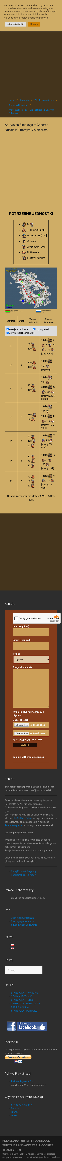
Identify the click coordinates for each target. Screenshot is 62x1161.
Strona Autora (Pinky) (22, 1104)
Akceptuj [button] (34, 24)
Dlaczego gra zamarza (22, 921)
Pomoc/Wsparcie (14, 825)
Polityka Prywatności (22, 1081)
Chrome (15, 1108)
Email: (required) (22, 640)
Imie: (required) (21, 626)
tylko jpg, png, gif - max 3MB (28, 739)
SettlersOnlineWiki (34, 1154)
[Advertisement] (31, 60)
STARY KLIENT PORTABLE (24, 1011)
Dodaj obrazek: (21, 720)
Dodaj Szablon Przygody (23, 875)
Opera (14, 1115)
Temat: (16, 653)
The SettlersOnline (22, 818)
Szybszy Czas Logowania (24, 925)
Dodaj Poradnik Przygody (23, 871)
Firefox (14, 1112)
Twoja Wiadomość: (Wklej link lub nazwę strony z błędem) (28, 691)
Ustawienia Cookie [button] (15, 24)
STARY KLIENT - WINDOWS (24, 993)
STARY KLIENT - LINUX (22, 1000)
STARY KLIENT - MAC (21, 996)
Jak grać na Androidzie (22, 917)
